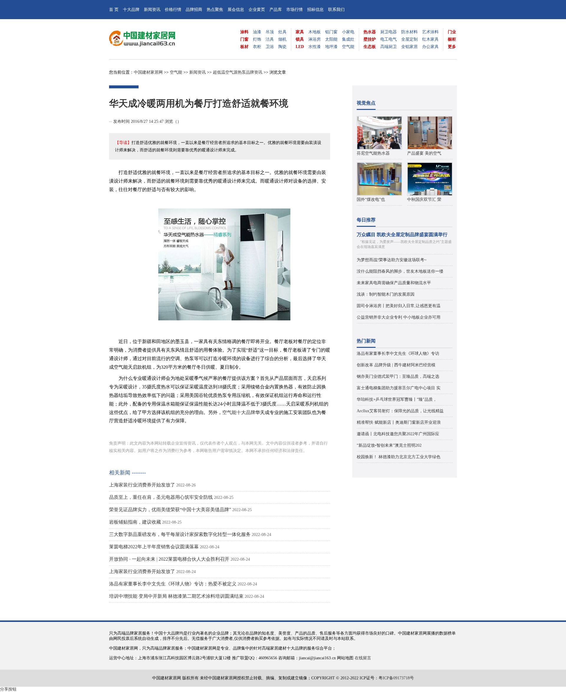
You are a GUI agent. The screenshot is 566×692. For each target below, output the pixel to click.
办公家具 (430, 46)
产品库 (275, 9)
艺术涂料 (430, 32)
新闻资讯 (152, 9)
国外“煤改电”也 (371, 199)
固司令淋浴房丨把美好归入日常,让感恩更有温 (398, 306)
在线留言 (363, 658)
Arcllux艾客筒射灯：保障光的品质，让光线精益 (400, 411)
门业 (452, 32)
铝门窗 (331, 32)
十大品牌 (131, 9)
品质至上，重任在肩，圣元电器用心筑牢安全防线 (161, 497)
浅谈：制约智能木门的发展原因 (385, 294)
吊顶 (270, 32)
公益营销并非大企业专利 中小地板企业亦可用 (398, 317)
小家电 (348, 32)
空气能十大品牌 (238, 412)
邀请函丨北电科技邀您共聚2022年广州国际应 (398, 434)
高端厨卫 (388, 46)
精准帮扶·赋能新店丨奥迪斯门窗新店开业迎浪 (399, 422)
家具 (300, 32)
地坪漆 (331, 46)
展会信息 (236, 9)
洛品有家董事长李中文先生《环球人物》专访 (398, 353)
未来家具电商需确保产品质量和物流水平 (394, 283)
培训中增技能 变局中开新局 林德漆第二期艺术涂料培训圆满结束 (176, 596)
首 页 (114, 9)
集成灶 (348, 39)
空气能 (348, 46)
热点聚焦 (215, 9)
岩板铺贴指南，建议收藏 (135, 521)
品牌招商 (194, 9)
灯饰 (257, 39)
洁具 (270, 39)
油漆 (257, 32)
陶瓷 (282, 46)
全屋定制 (409, 39)
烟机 (282, 39)
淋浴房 (314, 39)
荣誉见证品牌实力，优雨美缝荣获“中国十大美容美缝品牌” (170, 509)
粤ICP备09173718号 (396, 678)
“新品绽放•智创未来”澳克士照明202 (389, 445)
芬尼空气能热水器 (373, 153)
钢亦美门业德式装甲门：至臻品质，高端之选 (398, 376)
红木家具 (430, 39)
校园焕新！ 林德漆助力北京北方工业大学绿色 (398, 457)
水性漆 (314, 46)
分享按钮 (8, 689)
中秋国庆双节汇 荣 (424, 199)
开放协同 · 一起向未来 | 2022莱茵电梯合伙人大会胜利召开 (169, 559)
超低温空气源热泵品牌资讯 (237, 72)
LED (300, 46)
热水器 (369, 32)
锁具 (300, 39)
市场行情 (294, 9)
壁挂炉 (369, 39)
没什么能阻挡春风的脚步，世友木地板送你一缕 (400, 271)
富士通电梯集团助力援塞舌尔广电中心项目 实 (398, 388)
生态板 (369, 46)
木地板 (314, 32)
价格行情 (173, 9)
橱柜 (452, 39)
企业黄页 (257, 9)
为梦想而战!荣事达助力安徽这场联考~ (392, 260)
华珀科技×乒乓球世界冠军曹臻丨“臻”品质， (397, 399)
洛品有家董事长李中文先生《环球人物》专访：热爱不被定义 (172, 583)
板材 (244, 46)
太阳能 (331, 39)
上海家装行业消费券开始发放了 (142, 484)
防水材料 (409, 32)
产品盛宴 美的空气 (424, 153)
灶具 (282, 32)
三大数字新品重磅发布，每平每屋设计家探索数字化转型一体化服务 (180, 534)
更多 (452, 46)
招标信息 (315, 9)
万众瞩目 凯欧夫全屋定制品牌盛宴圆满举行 (402, 234)
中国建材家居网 (148, 72)
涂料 (244, 32)
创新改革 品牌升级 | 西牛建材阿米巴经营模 (396, 365)
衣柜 (257, 46)
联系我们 (336, 9)
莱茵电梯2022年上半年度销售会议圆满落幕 (154, 546)
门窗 (244, 39)
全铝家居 (409, 46)
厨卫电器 (388, 32)
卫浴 (270, 46)
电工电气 (388, 39)
